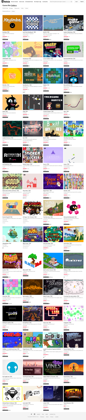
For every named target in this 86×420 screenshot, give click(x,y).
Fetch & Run (66, 243)
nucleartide (5, 219)
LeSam (44, 353)
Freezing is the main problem (70, 296)
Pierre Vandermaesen (47, 34)
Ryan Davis (45, 405)
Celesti (44, 403)
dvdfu (4, 34)
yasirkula (24, 272)
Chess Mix (5, 296)
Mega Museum (26, 349)
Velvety (4, 351)
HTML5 (13, 11)
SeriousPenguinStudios (68, 219)
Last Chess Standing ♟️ (28, 32)
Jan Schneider (46, 140)
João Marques (46, 114)
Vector (26, 8)
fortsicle (65, 140)
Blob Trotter (25, 243)
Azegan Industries (6, 379)
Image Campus (66, 379)
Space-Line (45, 322)
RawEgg (44, 167)
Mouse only (17, 8)
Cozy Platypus (25, 405)
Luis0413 (65, 61)
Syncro (45, 164)
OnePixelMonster (26, 299)
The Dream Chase (27, 376)
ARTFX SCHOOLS (26, 244)
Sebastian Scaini (26, 193)
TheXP (4, 61)
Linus (24, 167)
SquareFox (45, 325)
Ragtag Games (66, 87)
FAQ (43, 414)
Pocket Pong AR (6, 217)
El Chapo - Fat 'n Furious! (28, 217)
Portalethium (26, 322)
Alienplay (25, 112)
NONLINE (66, 325)
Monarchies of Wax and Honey (9, 190)
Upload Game (30, 1)
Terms (47, 416)
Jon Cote (65, 272)
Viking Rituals (6, 243)
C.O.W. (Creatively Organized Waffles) (52, 349)
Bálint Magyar (46, 193)
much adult (25, 403)
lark (24, 137)
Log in (76, 1)
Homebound (25, 58)
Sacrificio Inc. (26, 85)
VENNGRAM (5, 58)
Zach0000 (45, 379)
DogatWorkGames (67, 246)
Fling (24, 111)
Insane (65, 164)
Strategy (11, 8)
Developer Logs (37, 1)
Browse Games (14, 1)
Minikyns (66, 269)
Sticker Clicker (26, 164)
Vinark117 (45, 272)
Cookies (56, 416)
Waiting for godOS (7, 322)
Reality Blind (25, 87)
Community (45, 1)
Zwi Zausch (45, 219)
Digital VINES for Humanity (49, 376)
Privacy (51, 416)
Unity (22, 8)
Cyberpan (66, 193)
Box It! (44, 137)
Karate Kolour (67, 376)
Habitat (45, 85)
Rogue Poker (46, 190)
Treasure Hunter (47, 111)
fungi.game (66, 322)
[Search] (71, 2)
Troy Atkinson (25, 61)
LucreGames (66, 351)
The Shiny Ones (67, 137)
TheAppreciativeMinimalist (8, 405)
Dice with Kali (67, 85)
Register (82, 1)
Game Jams (21, 1)
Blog (47, 414)
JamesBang (25, 219)
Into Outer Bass (46, 243)
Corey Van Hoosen (6, 193)
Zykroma (45, 299)
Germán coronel (6, 87)
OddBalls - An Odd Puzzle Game (10, 349)
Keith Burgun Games (7, 299)
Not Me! (65, 190)
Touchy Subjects (67, 349)
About (38, 414)
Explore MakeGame (68, 32)
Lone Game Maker (26, 379)
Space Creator (46, 296)
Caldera (14, 5)
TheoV (4, 167)
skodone (65, 299)
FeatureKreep (25, 35)
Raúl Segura (5, 244)
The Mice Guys (46, 217)
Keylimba (5, 32)
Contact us (52, 414)
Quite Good (45, 61)
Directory (42, 416)
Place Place (25, 190)
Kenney (65, 34)
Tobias (44, 86)
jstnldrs (65, 404)
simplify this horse (7, 137)
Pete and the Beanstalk (69, 217)
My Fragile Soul (6, 376)
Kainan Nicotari (6, 272)
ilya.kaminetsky (67, 167)
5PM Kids (4, 114)
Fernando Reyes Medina (27, 140)
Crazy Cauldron (46, 58)
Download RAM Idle (68, 58)
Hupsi (4, 111)
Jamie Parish (25, 351)
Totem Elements (67, 403)
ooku (3, 140)
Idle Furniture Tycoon (48, 269)
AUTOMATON (6, 164)
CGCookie (25, 325)
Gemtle (4, 269)
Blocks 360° (25, 269)
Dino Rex (5, 85)
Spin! (65, 111)
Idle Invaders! (26, 296)
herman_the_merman (47, 246)
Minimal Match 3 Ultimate (8, 403)
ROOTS (45, 32)
